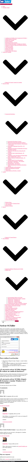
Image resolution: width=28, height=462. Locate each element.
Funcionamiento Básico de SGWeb (15, 297)
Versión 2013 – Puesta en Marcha (15, 302)
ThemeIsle (12, 461)
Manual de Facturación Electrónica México (17, 142)
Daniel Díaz (5, 413)
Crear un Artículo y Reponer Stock (12, 203)
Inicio (4, 6)
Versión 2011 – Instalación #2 (14, 301)
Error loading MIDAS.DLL (11, 309)
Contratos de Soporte (9, 316)
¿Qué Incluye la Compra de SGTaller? (13, 317)
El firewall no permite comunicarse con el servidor (15, 304)
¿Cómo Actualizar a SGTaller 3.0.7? (12, 312)
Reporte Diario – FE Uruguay (14, 163)
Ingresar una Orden (9, 48)
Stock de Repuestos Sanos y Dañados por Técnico (15, 43)
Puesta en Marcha (9, 41)
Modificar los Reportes (10, 310)
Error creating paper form (10, 313)
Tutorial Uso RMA (9, 46)
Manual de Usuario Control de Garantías (13, 82)
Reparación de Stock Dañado (11, 42)
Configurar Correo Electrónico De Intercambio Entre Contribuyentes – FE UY (17, 156)
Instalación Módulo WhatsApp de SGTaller (14, 268)
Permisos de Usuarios (9, 40)
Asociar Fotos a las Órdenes (11, 50)
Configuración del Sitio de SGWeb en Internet (17, 303)
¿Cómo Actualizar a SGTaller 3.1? (12, 315)
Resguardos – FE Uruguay (13, 162)
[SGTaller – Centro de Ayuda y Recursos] (5, 2)
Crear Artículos (8, 204)
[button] (15, 36)
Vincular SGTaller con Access (11, 319)
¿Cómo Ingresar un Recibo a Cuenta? (13, 170)
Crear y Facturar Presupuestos (11, 318)
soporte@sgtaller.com (22, 446)
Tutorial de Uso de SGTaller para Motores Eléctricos (16, 45)
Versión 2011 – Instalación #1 (14, 299)
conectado (7, 459)
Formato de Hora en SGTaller (11, 308)
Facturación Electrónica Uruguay (14, 141)
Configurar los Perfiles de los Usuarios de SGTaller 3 (16, 38)
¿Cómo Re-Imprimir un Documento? (12, 167)
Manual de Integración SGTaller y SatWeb (16, 298)
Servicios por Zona (9, 49)
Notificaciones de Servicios (10, 39)
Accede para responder (4, 405)
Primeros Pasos (8, 202)
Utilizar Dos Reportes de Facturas (12, 168)
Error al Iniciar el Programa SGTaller (12, 305)
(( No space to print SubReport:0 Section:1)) (14, 311)
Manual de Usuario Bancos (10, 237)
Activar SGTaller (8, 306)
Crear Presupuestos (9, 47)
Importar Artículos (9, 205)
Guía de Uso (7, 169)
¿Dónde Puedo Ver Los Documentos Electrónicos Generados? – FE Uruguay (16, 161)
